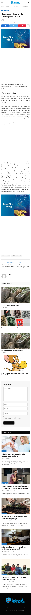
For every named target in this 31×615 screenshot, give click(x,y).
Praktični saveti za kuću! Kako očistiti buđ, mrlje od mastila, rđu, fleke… (23, 266)
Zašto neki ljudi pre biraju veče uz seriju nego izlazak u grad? (14, 548)
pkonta (7, 20)
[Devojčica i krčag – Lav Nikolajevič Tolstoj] (15, 38)
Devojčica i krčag (6, 255)
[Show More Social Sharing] (28, 25)
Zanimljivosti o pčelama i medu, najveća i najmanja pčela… (8, 266)
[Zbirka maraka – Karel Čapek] (15, 318)
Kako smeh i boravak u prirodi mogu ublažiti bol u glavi (14, 578)
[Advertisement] (15, 65)
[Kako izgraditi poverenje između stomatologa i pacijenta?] (16, 444)
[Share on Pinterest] (22, 25)
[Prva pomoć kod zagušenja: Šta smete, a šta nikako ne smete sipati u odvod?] (16, 476)
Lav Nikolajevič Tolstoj (17, 255)
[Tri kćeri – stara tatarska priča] (15, 295)
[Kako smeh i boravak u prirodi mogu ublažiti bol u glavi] (16, 567)
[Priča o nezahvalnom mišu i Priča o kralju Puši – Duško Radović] (15, 363)
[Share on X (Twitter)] (14, 25)
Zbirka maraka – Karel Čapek (9, 328)
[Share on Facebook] (5, 25)
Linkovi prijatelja (23, 607)
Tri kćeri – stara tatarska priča (10, 305)
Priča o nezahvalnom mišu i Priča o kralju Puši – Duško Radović (15, 374)
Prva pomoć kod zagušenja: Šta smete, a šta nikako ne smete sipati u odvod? (15, 487)
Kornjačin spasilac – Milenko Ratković (12, 350)
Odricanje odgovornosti (10, 607)
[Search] (29, 2)
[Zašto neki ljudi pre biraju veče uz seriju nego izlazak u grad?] (16, 537)
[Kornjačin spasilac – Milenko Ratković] (15, 341)
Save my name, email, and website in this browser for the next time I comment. (14, 417)
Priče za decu (5, 10)
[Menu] (2, 2)
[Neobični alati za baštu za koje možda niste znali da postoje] (16, 506)
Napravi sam (5, 483)
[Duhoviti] (15, 2)
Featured (4, 513)
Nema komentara (9, 22)
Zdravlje (4, 451)
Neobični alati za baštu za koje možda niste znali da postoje (15, 518)
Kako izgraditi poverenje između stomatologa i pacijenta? (13, 455)
